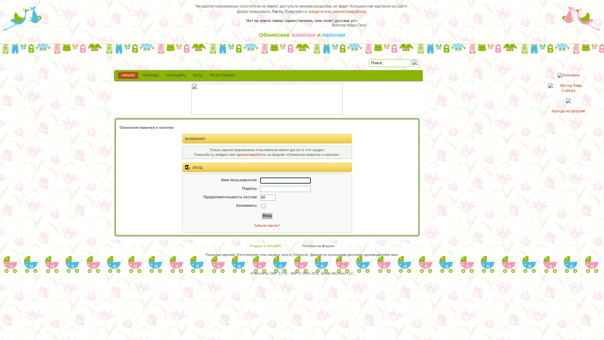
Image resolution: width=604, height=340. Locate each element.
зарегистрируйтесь (349, 11)
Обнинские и (302, 35)
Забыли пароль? (267, 225)
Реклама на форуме (318, 246)
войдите (316, 11)
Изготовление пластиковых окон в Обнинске (272, 255)
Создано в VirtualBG (265, 246)
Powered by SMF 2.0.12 (269, 273)
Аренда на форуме (568, 111)
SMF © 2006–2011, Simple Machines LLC (322, 273)
